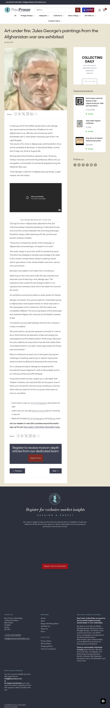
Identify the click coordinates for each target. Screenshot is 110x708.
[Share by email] (27, 114)
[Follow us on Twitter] (79, 165)
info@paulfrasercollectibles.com (17, 638)
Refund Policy (46, 644)
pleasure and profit (40, 411)
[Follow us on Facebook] (74, 165)
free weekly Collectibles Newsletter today (42, 427)
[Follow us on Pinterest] (87, 165)
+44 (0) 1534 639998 (12, 635)
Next (54, 471)
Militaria (51, 418)
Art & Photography (39, 403)
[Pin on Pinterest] (19, 114)
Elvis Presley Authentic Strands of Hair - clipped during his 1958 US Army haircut (94, 102)
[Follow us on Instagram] (83, 165)
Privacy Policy (46, 641)
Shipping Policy (47, 646)
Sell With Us (45, 626)
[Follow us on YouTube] (91, 165)
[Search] (77, 10)
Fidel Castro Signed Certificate (93, 122)
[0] (104, 10)
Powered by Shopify (11, 707)
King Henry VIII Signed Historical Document (94, 139)
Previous (18, 471)
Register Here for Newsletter (55, 566)
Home (43, 618)
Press (43, 631)
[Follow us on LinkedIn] (95, 165)
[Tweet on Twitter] (23, 114)
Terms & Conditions (48, 649)
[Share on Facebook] (15, 114)
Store (43, 621)
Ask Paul (89, 10)
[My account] (100, 10)
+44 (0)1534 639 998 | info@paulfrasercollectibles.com (25, 2)
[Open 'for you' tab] (103, 701)
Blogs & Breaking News (50, 624)
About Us (44, 629)
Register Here (35, 458)
